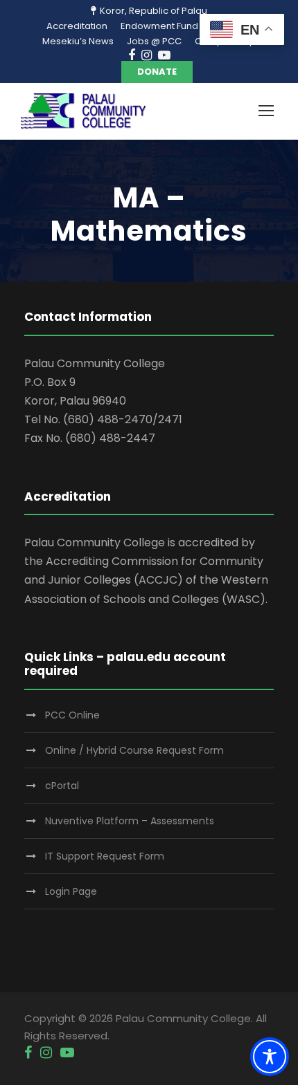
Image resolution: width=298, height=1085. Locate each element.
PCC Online (72, 715)
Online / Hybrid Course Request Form (134, 750)
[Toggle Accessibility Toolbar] (270, 1057)
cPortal (62, 785)
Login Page (71, 891)
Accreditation (76, 26)
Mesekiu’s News (78, 41)
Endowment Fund (159, 26)
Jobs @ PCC (154, 41)
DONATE (157, 71)
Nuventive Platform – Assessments (129, 821)
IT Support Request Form (104, 856)
